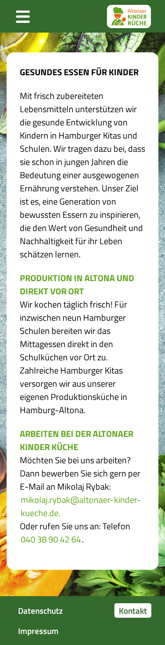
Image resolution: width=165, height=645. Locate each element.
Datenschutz (40, 610)
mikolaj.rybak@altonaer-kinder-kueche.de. (81, 506)
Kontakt (133, 610)
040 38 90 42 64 (51, 539)
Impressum (38, 630)
